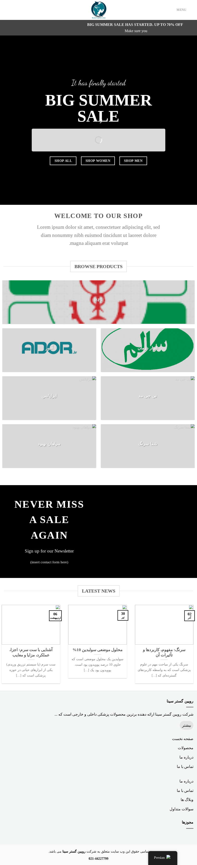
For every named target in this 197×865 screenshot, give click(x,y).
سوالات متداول (181, 809)
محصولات (185, 748)
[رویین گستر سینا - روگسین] (98, 10)
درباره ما (186, 757)
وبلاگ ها (187, 800)
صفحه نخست (182, 739)
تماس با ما (185, 767)
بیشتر (186, 725)
